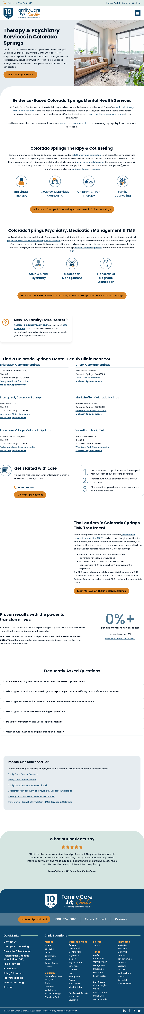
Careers (121, 919)
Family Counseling (122, 194)
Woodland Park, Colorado (94, 430)
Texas (96, 951)
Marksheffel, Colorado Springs (97, 397)
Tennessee (124, 941)
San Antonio (99, 982)
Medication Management (72, 276)
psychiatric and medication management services (33, 240)
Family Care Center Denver (22, 779)
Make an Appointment (20, 74)
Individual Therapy (21, 194)
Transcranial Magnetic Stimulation (106, 278)
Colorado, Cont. (78, 941)
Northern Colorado (78, 993)
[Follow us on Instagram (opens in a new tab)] (134, 1010)
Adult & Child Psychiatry (38, 276)
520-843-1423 (25, 3)
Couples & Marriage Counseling (55, 194)
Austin (96, 955)
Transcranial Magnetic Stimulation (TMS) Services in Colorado (40, 801)
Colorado (50, 973)
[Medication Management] (72, 263)
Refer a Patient (95, 919)
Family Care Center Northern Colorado (28, 785)
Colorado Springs (53, 976)
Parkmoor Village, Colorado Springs (25, 430)
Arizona (49, 941)
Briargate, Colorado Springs (20, 365)
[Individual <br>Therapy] (21, 181)
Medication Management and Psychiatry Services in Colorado (40, 790)
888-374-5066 (26, 487)
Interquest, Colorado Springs (21, 397)
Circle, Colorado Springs (93, 365)
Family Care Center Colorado (23, 774)
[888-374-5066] (15, 487)
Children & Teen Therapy (88, 194)
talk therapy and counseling (86, 154)
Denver (72, 945)
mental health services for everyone (106, 114)
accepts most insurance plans (73, 123)
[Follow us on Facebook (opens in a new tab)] (129, 1010)
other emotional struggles (90, 161)
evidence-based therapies (86, 169)
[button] (137, 13)
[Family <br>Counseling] (122, 181)
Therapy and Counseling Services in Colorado (31, 796)
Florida (97, 941)
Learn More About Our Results (120, 638)
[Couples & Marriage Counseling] (55, 181)
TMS (72, 251)
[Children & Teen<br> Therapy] (89, 181)
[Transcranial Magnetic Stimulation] (106, 263)
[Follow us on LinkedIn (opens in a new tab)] (124, 1010)
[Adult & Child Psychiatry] (38, 263)
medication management (88, 247)
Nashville (122, 945)
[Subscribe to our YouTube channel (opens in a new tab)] (139, 1010)
